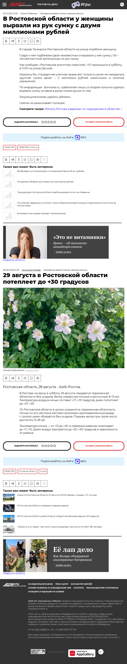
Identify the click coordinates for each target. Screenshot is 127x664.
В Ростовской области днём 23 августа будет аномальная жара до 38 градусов (58, 516)
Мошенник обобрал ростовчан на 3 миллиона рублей (45, 181)
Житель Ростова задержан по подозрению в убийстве (82, 109)
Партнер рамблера (56, 652)
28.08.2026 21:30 (11, 270)
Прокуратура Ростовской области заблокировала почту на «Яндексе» (53, 192)
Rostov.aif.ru (32, 370)
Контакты (79, 588)
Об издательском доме (40, 584)
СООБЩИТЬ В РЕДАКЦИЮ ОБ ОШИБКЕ (46, 592)
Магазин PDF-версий (81, 584)
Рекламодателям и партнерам (102, 588)
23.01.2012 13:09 (10, 13)
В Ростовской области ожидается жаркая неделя (42, 505)
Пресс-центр (61, 584)
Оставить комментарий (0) (99, 122)
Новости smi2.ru (14, 260)
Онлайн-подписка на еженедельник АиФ (49, 588)
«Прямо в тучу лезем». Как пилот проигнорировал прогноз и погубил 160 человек (59, 527)
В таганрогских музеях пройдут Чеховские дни (41, 213)
